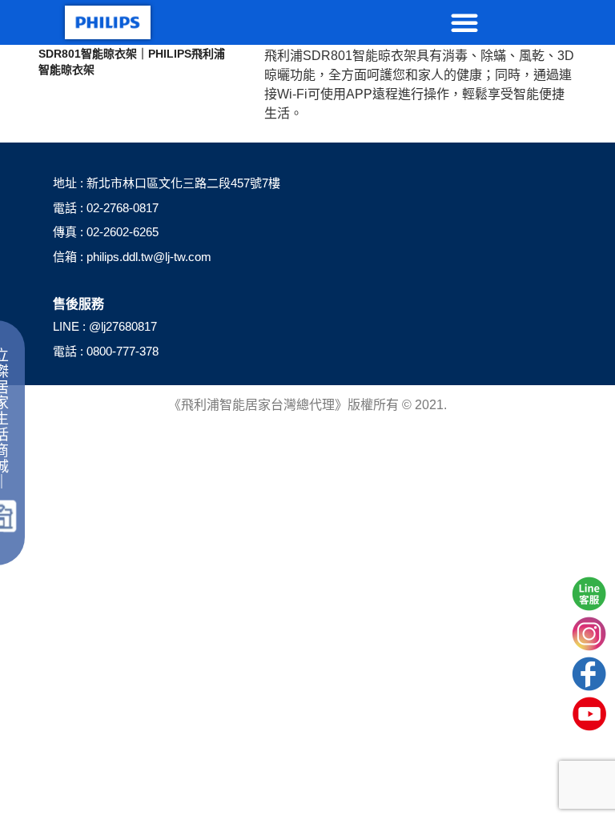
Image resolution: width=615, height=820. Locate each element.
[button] (464, 22)
